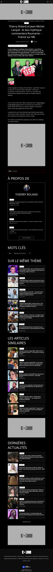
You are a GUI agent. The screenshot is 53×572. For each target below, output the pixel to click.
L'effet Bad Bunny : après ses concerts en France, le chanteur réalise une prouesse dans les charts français (31, 282)
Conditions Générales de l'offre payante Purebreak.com (28, 558)
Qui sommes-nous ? (20, 556)
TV (18, 21)
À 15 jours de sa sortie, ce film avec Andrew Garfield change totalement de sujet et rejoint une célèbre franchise (31, 457)
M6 (10, 253)
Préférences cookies (26, 560)
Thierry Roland (40, 103)
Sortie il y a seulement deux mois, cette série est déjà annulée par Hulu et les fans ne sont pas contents (31, 503)
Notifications (41, 558)
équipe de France (20, 253)
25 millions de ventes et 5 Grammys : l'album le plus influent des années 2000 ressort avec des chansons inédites (31, 491)
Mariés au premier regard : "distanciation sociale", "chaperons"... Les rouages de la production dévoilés (30, 398)
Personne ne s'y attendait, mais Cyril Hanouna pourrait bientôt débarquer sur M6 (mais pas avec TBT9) (31, 386)
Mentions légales (28, 556)
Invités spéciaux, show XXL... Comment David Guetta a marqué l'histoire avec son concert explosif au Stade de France (31, 293)
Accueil (9, 21)
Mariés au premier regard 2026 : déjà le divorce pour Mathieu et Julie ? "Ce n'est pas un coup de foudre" (31, 352)
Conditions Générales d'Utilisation (10, 556)
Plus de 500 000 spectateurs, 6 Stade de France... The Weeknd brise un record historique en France (31, 327)
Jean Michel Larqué (14, 104)
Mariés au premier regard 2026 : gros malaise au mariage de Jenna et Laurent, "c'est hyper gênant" (31, 375)
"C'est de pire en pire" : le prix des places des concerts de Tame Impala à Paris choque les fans (31, 514)
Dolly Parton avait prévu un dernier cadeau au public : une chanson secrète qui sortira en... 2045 (31, 468)
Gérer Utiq (46, 558)
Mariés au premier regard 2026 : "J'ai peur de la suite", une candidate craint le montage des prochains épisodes (31, 409)
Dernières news (14, 21)
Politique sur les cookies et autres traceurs (40, 556)
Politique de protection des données (10, 558)
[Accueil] (24, 1)
